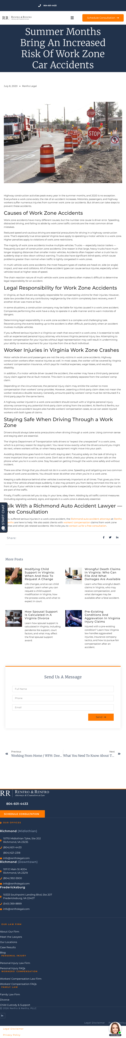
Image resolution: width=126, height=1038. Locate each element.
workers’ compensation (76, 522)
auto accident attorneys (96, 518)
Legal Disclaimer (13, 1028)
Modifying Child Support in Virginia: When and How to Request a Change (40, 574)
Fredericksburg (12, 887)
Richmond (77, 518)
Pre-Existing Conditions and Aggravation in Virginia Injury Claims (102, 616)
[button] (72, 17)
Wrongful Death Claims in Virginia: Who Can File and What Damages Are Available (102, 574)
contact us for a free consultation (87, 525)
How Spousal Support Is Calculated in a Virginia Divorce (41, 615)
